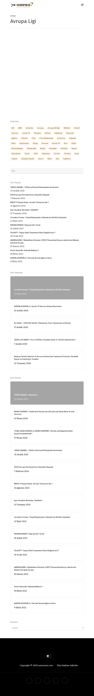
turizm (57, 154)
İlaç (57, 159)
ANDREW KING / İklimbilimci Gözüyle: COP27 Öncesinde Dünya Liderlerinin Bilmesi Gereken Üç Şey (44, 241)
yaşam (14, 159)
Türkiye (67, 154)
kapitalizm (24, 143)
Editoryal (18, 120)
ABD (20, 128)
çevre (40, 159)
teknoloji (46, 154)
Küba (74, 143)
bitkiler (67, 128)
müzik (42, 149)
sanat (74, 149)
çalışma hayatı (27, 159)
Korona (45, 143)
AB (13, 128)
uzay (77, 154)
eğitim (14, 138)
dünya (47, 133)
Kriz (65, 143)
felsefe (24, 138)
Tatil (36, 154)
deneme (37, 133)
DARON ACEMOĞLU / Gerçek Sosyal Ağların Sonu (31, 258)
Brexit (77, 128)
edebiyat (58, 133)
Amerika (29, 128)
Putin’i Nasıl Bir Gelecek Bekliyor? (24, 250)
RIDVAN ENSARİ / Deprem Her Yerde (25, 225)
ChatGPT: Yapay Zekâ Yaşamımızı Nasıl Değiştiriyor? (32, 233)
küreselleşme (17, 149)
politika (64, 149)
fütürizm (61, 138)
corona (15, 133)
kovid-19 (56, 143)
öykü (49, 159)
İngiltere (67, 159)
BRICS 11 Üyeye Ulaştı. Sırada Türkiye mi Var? (29, 202)
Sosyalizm (16, 154)
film (33, 138)
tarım (26, 154)
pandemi (53, 149)
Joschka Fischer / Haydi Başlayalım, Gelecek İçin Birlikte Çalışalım (38, 218)
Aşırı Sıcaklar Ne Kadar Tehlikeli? (24, 210)
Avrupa (40, 128)
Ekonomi (70, 133)
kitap (35, 143)
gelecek (72, 138)
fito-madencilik (46, 138)
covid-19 (26, 133)
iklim (13, 143)
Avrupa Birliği (54, 128)
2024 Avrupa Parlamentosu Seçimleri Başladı (29, 195)
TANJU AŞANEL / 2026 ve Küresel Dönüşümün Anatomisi (34, 187)
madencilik (31, 149)
